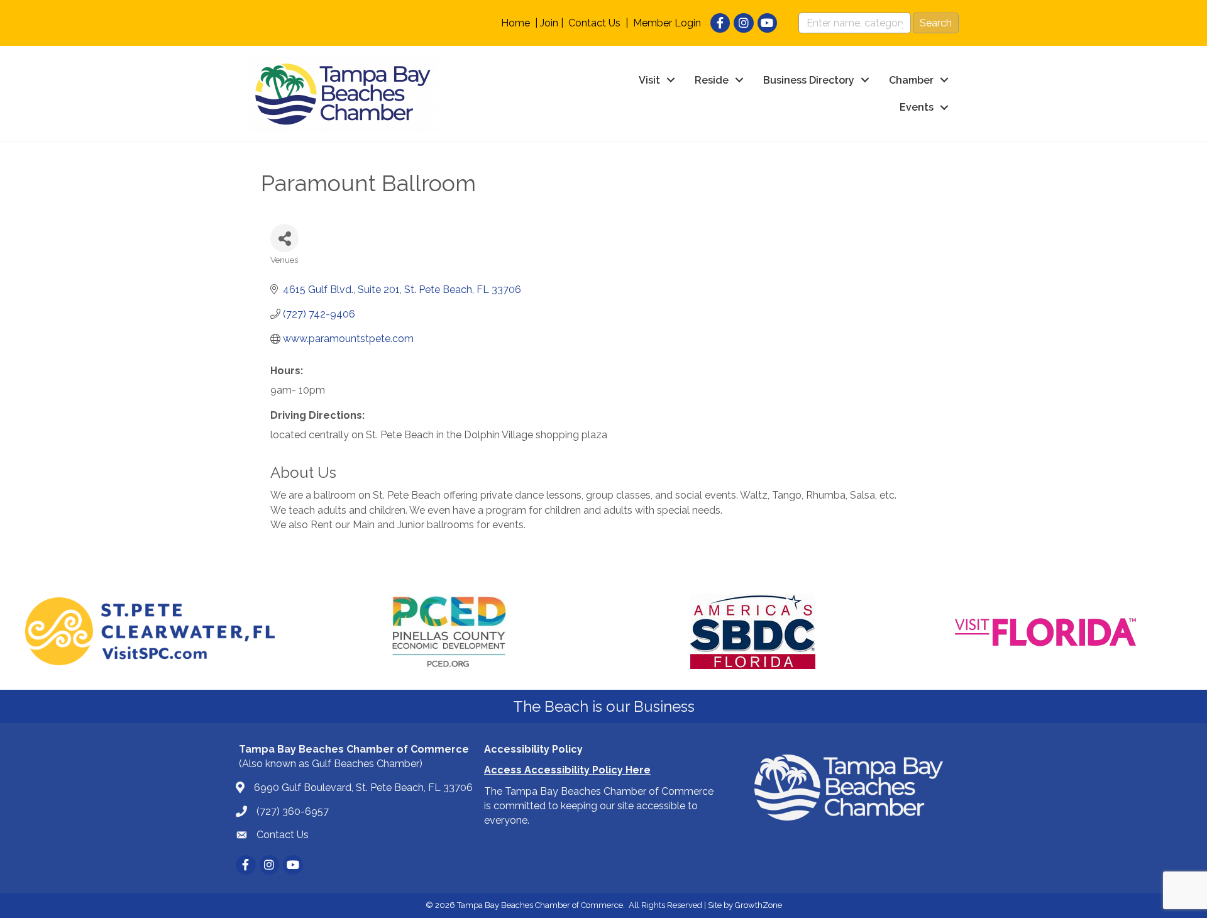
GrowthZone (758, 905)
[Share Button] (284, 238)
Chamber (911, 80)
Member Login (667, 23)
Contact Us (594, 23)
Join (549, 23)
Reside (712, 80)
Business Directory (808, 80)
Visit (649, 80)
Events (917, 107)
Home (515, 23)
